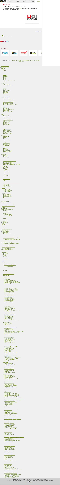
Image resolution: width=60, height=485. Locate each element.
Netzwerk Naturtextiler (8, 457)
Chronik (3, 262)
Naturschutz (4, 166)
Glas (4, 74)
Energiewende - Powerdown (9, 448)
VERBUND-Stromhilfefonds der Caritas (11, 358)
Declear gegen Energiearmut (9, 424)
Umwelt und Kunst (7, 392)
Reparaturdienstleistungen (7, 229)
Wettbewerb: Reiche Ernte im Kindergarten (12, 409)
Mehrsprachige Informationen (7, 249)
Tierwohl (3, 188)
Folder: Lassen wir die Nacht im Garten (11, 290)
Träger (4, 255)
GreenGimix (5, 213)
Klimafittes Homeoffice (7, 196)
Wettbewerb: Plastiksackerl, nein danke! (11, 320)
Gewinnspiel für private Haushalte (10, 265)
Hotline (4, 269)
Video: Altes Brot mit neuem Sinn (10, 314)
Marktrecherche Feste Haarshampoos (11, 302)
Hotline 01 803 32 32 (8, 323)
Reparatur (5, 81)
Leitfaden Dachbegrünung (9, 298)
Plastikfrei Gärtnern (6, 144)
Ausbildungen (5, 362)
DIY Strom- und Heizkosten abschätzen (10, 104)
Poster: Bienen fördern (8, 307)
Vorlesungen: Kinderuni (8, 404)
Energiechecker (7, 330)
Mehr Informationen (30, 483)
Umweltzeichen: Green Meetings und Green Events (13, 469)
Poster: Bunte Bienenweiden (9, 308)
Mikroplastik (5, 76)
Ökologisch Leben (10, 1)
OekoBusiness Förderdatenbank (10, 460)
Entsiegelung (5, 138)
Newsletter (5, 270)
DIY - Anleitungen (5, 97)
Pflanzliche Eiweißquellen (7, 131)
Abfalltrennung (6, 70)
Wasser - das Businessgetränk (9, 477)
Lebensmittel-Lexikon (7, 126)
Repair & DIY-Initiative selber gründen (9, 80)
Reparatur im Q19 (7, 351)
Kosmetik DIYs (5, 149)
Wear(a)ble (6, 405)
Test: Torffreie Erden (8, 433)
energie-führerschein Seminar (8, 238)
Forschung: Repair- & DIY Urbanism (10, 427)
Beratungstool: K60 (7, 328)
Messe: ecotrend (7, 305)
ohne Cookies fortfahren (30, 482)
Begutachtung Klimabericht (9, 423)
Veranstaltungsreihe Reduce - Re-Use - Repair (12, 357)
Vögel (4, 180)
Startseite (13, 60)
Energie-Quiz (6, 333)
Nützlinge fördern (6, 143)
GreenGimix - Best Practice (9, 215)
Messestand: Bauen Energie (9, 306)
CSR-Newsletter (5, 220)
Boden (4, 137)
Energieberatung (6, 108)
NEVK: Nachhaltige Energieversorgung (11, 346)
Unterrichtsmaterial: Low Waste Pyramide (11, 395)
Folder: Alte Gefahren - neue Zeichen (10, 288)
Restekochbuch (7, 466)
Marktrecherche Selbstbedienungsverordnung (12, 301)
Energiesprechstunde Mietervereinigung (11, 332)
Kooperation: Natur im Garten (9, 296)
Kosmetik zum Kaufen (7, 151)
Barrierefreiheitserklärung (31, 60)
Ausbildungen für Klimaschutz (8, 163)
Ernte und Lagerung (6, 116)
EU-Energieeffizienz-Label (7, 111)
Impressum (18, 60)
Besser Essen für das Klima (9, 441)
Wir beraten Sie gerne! (5, 66)
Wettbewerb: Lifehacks (8, 407)
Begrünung (4, 207)
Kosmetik (4, 147)
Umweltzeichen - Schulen (8, 470)
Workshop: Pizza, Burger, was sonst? (10, 413)
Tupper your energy (7, 356)
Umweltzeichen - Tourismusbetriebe (10, 473)
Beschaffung (4, 208)
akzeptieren (30, 481)
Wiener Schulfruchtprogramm (9, 412)
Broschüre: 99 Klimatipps (8, 287)
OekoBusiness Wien (5, 224)
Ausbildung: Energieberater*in (9, 364)
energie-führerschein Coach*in (9, 366)
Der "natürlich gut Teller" (8, 447)
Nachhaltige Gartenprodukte (9, 455)
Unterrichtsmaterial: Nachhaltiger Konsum (11, 396)
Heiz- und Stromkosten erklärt (8, 112)
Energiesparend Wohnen (8, 426)
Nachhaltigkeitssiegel (8, 456)
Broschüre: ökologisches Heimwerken (11, 281)
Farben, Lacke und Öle (7, 194)
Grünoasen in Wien (7, 334)
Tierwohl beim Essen (7, 189)
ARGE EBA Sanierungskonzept (9, 325)
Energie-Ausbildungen (7, 233)
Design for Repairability (8, 377)
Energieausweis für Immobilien (8, 109)
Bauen (3, 83)
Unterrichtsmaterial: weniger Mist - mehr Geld (12, 400)
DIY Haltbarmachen (6, 98)
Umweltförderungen (5, 231)
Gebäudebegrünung (6, 90)
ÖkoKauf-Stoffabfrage (8, 211)
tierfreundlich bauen (6, 179)
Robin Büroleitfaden (7, 465)
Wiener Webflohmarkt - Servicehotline (11, 360)
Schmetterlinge (7, 174)
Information (5, 278)
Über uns (38, 1)
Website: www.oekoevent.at (9, 317)
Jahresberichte (6, 257)
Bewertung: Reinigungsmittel (9, 446)
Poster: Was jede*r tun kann (9, 311)
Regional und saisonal (7, 129)
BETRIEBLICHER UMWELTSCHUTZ (7, 203)
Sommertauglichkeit (6, 94)
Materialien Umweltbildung (7, 242)
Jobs (39, 60)
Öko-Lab (5, 458)
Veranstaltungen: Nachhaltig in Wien (10, 402)
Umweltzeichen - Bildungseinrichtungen (11, 468)
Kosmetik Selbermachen (7, 150)
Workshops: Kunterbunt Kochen (10, 416)
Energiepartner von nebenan (9, 369)
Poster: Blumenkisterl (8, 309)
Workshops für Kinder (8, 414)
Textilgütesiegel (6, 184)
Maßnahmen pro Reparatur (9, 429)
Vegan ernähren (6, 132)
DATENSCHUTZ (22, 60)
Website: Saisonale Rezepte (9, 319)
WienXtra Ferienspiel (8, 410)
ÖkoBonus (6, 459)
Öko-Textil (5, 218)
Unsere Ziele (5, 253)
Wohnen (3, 193)
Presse (19, 61)
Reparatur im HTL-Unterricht (9, 384)
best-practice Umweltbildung (7, 248)
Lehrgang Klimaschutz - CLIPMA (10, 370)
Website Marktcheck (8, 318)
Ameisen (6, 169)
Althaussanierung (6, 84)
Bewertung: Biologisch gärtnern (10, 443)
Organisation (4, 252)
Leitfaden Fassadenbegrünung (9, 299)
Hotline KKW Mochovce (8, 338)
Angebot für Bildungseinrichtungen (8, 206)
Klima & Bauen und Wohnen (8, 160)
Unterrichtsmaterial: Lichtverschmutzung (11, 394)
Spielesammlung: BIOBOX (8, 386)
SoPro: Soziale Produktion (9, 467)
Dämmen (5, 88)
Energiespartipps (6, 107)
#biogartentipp (6, 136)
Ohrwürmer (6, 175)
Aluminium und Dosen (7, 72)
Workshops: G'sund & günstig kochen (11, 415)
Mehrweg (5, 75)
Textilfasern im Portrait (7, 186)
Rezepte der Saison (6, 130)
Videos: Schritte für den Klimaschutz (9, 161)
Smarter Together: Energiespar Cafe (10, 387)
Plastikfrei (5, 79)
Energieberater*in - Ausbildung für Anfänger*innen (12, 234)
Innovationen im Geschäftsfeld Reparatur (11, 428)
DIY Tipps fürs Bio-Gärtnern (8, 102)
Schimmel (5, 198)
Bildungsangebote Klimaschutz (9, 376)
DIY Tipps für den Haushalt (8, 103)
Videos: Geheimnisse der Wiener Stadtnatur (11, 243)
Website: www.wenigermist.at (9, 406)
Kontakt (22, 61)
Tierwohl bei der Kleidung (7, 190)
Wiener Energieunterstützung (9, 359)
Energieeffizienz (5, 222)
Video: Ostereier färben (8, 315)
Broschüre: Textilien (7, 283)
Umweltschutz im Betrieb (7, 436)
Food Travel (6, 382)
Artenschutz (5, 167)
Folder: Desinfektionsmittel (9, 291)
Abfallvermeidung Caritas (8, 438)
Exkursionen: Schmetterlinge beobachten (11, 378)
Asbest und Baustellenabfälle (8, 85)
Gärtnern (3, 135)
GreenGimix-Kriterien (8, 214)
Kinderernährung (6, 122)
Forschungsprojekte (6, 420)
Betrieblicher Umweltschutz (31, 1)
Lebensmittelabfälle (6, 124)
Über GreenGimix (7, 216)
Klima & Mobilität (6, 157)
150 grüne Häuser (7, 324)
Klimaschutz (4, 154)
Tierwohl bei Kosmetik (7, 191)
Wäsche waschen (6, 185)
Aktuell (3, 68)
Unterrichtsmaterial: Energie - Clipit (10, 393)
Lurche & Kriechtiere (7, 176)
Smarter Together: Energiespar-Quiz (10, 388)
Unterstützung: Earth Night (9, 349)
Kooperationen (7, 4)
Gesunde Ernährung (6, 121)
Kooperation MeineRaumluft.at (9, 340)
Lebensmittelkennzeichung (8, 125)
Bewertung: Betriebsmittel (9, 442)
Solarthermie (5, 93)
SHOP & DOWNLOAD (5, 201)
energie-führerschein (8, 365)
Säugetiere (5, 178)
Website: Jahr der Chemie (8, 316)
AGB (37, 60)
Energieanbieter (6, 110)
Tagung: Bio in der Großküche (9, 391)
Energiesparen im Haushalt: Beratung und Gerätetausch (14, 331)
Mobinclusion (6, 343)
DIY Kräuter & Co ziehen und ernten (9, 99)
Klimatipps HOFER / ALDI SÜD (9, 339)
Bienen (5, 170)
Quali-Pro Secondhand (8, 464)
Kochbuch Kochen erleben (9, 293)
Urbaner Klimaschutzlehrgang (9, 372)
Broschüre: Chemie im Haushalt (10, 280)
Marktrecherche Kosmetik (9, 300)
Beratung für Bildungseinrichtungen (8, 247)
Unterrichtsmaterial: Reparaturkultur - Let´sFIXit (12, 397)
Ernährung (4, 221)
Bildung (4, 374)
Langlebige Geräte (7, 341)
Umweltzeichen (5, 230)
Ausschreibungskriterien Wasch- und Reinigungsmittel (14, 437)
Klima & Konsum (6, 156)
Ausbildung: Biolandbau (8, 363)
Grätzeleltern (6, 371)
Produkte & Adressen (24, 1)
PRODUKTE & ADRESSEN (5, 202)
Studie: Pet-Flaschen (8, 432)
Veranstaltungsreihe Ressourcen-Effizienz (11, 475)
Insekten (5, 168)
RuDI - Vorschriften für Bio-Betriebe (10, 461)
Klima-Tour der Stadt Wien (9, 383)
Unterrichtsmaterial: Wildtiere (9, 401)
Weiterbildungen (5, 232)
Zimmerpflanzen (6, 145)
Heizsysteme (5, 91)
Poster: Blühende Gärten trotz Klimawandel (12, 310)
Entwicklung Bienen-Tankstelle (9, 379)
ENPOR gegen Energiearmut (9, 425)
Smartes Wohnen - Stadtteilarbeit (10, 355)
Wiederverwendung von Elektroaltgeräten (11, 476)
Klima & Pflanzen (6, 158)
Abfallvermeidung (6, 71)
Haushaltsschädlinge (7, 195)
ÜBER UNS (3, 251)
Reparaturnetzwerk (7, 350)
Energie (3, 106)
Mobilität (3, 223)
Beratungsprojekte (6, 322)
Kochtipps (5, 123)
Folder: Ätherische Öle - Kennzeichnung (11, 289)
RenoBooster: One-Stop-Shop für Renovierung (12, 352)
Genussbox (6, 450)
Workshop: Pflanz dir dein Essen (10, 418)
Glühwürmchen (7, 171)
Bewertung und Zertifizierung (7, 209)
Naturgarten (5, 142)
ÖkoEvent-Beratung (7, 347)
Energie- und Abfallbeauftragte (9, 449)
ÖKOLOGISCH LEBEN (5, 67)
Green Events (4, 225)
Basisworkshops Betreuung (9, 439)
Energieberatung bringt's (8, 329)
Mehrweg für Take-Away (8, 452)
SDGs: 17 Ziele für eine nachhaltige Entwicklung (11, 164)
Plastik (4, 78)
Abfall (3, 69)
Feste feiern (5, 117)
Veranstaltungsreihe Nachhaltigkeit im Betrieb (11, 239)
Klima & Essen (5, 155)
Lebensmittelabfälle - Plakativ (9, 342)
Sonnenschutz (5, 152)
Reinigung (4, 228)
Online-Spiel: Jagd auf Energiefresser (10, 385)
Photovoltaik (5, 92)
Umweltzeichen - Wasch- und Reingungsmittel (12, 474)
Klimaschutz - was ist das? (8, 162)
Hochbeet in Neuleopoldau (9, 337)
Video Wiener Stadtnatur (8, 403)
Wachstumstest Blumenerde (9, 434)
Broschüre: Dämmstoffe (8, 284)
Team (3, 261)
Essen (3, 114)
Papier (4, 77)
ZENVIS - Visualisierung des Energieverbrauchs (12, 419)
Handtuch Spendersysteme (9, 451)
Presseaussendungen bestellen (8, 274)
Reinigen (4, 197)
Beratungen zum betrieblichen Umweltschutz (12, 440)
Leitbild (4, 254)
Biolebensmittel (6, 115)
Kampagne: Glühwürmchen (9, 292)
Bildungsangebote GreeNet (9, 375)
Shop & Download (17, 1)
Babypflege (5, 148)
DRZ (20, 8)
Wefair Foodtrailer (7, 411)
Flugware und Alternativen (8, 120)
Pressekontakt (6, 275)
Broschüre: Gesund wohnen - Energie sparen (12, 282)
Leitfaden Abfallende (8, 297)
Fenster (4, 89)
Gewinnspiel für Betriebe (8, 266)
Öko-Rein (5, 210)
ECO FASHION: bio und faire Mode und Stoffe (11, 183)
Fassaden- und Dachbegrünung (8, 139)
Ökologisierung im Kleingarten (9, 348)
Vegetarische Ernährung (7, 133)
